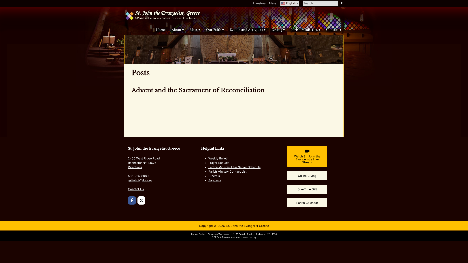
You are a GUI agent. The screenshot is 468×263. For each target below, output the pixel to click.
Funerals (214, 176)
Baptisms (214, 180)
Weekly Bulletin (218, 158)
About (176, 30)
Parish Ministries (304, 30)
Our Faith (213, 30)
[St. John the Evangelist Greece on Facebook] (132, 200)
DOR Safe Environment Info (225, 237)
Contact (332, 30)
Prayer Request (218, 163)
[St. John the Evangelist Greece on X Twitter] (141, 200)
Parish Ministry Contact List (227, 171)
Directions (135, 167)
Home (161, 30)
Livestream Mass (264, 3)
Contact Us (136, 189)
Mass (194, 30)
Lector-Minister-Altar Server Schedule (234, 167)
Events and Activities (246, 30)
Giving (276, 30)
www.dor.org (249, 237)
